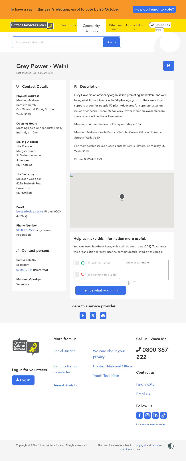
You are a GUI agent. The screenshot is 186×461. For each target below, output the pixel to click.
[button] (68, 28)
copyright (141, 445)
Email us (143, 393)
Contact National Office (112, 366)
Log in (24, 380)
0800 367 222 (152, 353)
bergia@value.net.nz (30, 212)
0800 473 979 (25, 230)
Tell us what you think (100, 290)
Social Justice (64, 350)
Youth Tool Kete (106, 375)
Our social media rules (150, 424)
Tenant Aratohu (65, 385)
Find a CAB (145, 384)
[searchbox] (58, 42)
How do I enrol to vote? (154, 9)
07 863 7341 (24, 270)
